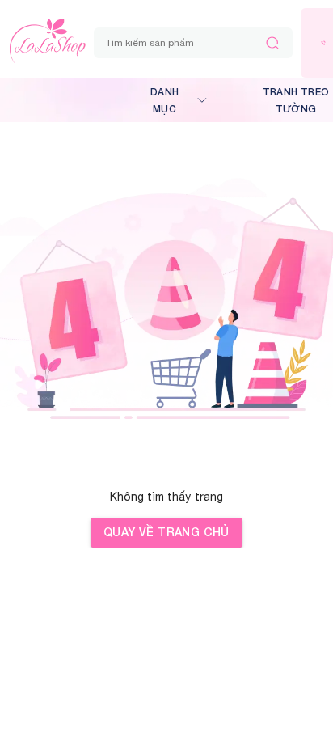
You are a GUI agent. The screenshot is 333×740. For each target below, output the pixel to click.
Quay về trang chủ (166, 532)
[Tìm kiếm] (272, 42)
